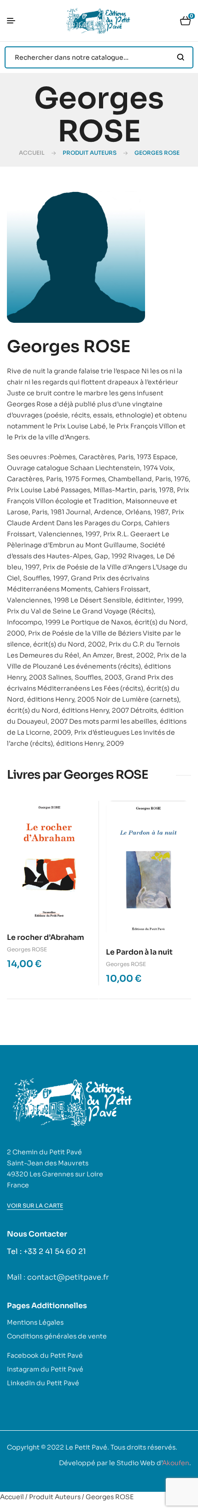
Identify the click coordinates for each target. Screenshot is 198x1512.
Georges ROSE (27, 949)
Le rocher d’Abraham (45, 937)
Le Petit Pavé (86, 1447)
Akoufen (175, 1463)
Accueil (32, 152)
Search (180, 57)
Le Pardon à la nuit (139, 952)
